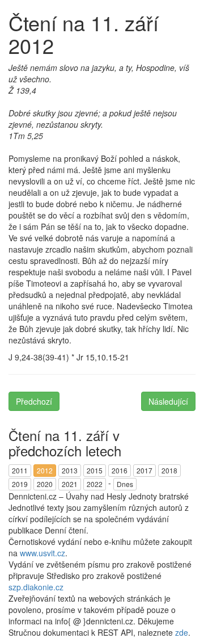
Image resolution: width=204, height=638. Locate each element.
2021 (70, 484)
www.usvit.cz (42, 553)
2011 (20, 470)
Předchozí (34, 401)
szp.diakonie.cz (35, 587)
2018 (169, 470)
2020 (45, 484)
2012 (45, 470)
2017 (144, 470)
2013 (70, 470)
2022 (95, 484)
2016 (120, 470)
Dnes (125, 484)
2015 (95, 470)
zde (181, 632)
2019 (20, 484)
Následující (168, 401)
